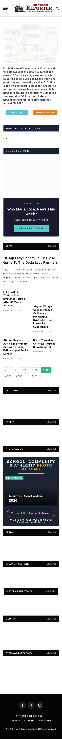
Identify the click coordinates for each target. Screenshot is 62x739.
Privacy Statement (23, 721)
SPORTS (10, 422)
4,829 (35, 370)
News (9, 246)
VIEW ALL (51, 246)
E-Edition (11, 619)
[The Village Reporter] (33, 8)
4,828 (24, 370)
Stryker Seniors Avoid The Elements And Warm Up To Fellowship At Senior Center (15, 347)
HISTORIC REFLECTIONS (19, 591)
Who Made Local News (19, 653)
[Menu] (5, 8)
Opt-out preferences (29, 716)
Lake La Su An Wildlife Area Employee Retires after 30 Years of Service (14, 299)
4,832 (19, 376)
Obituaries (12, 390)
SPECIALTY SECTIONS (17, 564)
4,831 (8, 376)
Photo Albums (14, 478)
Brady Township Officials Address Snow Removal (44, 343)
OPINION (10, 532)
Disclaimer (44, 721)
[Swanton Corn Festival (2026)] (31, 490)
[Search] (57, 8)
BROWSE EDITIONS (31, 228)
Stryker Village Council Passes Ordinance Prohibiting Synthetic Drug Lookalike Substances (42, 316)
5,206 (34, 376)
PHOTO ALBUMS (14, 449)
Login (6, 138)
